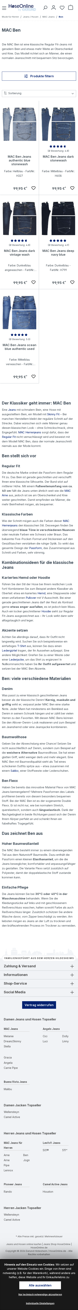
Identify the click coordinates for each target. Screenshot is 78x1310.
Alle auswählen (40, 1285)
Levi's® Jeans (51, 1142)
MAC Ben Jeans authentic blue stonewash (19, 160)
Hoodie (46, 611)
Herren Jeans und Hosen (22, 1133)
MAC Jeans (11, 1028)
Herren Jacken (15, 1208)
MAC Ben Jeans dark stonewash (58, 158)
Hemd (41, 593)
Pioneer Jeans (13, 1184)
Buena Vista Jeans (15, 1081)
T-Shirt (21, 646)
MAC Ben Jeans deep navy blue (58, 252)
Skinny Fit (53, 414)
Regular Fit (9, 437)
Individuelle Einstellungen (40, 1303)
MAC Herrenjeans (29, 432)
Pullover (31, 598)
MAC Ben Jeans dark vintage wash (19, 252)
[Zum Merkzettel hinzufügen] (33, 188)
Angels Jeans (51, 1028)
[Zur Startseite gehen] (22, 7)
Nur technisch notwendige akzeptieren (40, 1294)
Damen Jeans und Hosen (22, 1019)
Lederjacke (16, 659)
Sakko (15, 770)
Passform (35, 548)
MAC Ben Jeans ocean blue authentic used (19, 347)
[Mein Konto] (53, 7)
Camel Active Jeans (55, 1184)
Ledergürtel (9, 650)
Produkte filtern (42, 76)
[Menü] (5, 7)
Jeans (12, 409)
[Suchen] (44, 7)
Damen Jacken (15, 1105)
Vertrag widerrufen (39, 1005)
